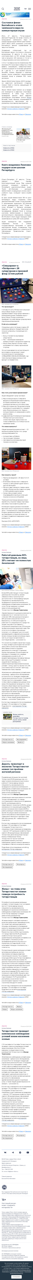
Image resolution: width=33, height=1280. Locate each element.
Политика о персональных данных (11, 1247)
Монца (29, 97)
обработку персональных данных (21, 1270)
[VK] (5, 1152)
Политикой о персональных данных (12, 1271)
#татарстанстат (8, 739)
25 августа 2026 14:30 (26, 550)
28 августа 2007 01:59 (26, 161)
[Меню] (29, 9)
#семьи (5, 1009)
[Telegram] (13, 1152)
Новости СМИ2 (8, 148)
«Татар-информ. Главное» (15, 109)
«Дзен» (21, 114)
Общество (4, 18)
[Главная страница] (17, 8)
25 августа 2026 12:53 (26, 1026)
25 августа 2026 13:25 (26, 884)
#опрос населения (8, 742)
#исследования (7, 867)
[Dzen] (20, 1152)
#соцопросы (20, 864)
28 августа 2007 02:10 (25, 19)
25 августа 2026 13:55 (26, 759)
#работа (20, 742)
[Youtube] (28, 1152)
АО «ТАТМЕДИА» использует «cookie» (11, 1254)
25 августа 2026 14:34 (14, 262)
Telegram (28, 114)
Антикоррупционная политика (10, 1251)
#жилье (19, 1006)
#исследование (21, 739)
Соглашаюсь (16, 1276)
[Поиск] (3, 9)
